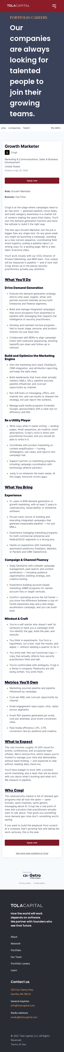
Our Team (16, 957)
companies (14, 127)
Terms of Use (18, 1044)
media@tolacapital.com (24, 1017)
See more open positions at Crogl (32, 853)
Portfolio (16, 950)
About (14, 936)
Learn (14, 970)
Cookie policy (39, 883)
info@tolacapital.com (23, 1005)
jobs (3, 127)
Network (16, 943)
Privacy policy (25, 883)
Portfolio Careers (20, 963)
